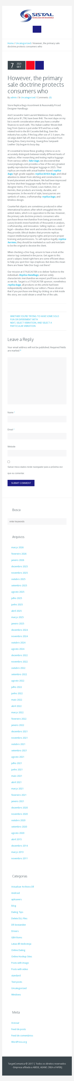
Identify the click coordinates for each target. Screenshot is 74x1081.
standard (16, 975)
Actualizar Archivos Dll (22, 886)
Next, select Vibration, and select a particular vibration (31, 324)
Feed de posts (18, 1029)
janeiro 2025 (17, 623)
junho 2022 (17, 693)
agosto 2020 (17, 833)
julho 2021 (16, 763)
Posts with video (19, 969)
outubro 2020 (18, 820)
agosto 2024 (17, 649)
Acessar (15, 1023)
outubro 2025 (18, 579)
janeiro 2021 (17, 801)
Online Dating (18, 950)
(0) (50, 97)
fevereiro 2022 (18, 718)
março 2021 (17, 788)
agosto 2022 (17, 680)
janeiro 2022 (17, 725)
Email (11, 429)
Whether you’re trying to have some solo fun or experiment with (34, 318)
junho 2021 (17, 769)
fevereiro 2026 (18, 553)
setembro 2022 (19, 674)
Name (11, 412)
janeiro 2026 (17, 560)
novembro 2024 (19, 636)
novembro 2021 (19, 737)
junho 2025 (17, 604)
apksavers (16, 899)
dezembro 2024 (19, 630)
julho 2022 (16, 687)
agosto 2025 (17, 591)
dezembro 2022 (19, 655)
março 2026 (17, 547)
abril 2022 (16, 706)
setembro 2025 (19, 585)
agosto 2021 (17, 756)
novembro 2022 (19, 661)
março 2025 (17, 617)
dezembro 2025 (19, 566)
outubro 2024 (18, 642)
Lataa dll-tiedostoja (21, 943)
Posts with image (20, 962)
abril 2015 (16, 839)
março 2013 (17, 852)
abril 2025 (16, 611)
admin (13, 97)
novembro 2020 (19, 814)
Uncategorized (23, 43)
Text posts (16, 982)
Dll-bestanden (18, 924)
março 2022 (17, 712)
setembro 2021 (19, 750)
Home (11, 43)
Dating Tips (17, 912)
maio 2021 (16, 776)
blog (13, 905)
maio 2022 (16, 699)
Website (11, 446)
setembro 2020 (19, 826)
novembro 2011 (19, 858)
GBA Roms (16, 937)
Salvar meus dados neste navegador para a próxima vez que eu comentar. (35, 470)
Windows (16, 994)
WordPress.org (19, 1042)
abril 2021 (16, 782)
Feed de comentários (22, 1035)
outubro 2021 (18, 744)
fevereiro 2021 (18, 795)
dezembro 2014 (19, 845)
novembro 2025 (19, 572)
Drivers (15, 931)
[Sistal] (37, 15)
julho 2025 (16, 598)
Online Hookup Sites (21, 956)
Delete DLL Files (19, 918)
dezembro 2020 (19, 807)
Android (15, 893)
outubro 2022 (18, 668)
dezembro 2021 (19, 731)
